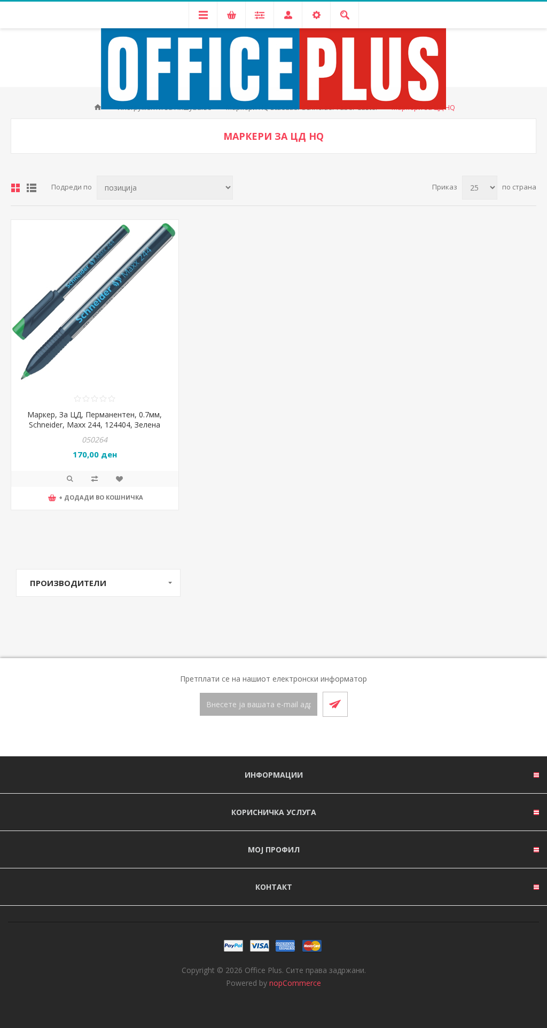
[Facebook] (260, 737)
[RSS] (286, 737)
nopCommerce (295, 983)
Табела (15, 188)
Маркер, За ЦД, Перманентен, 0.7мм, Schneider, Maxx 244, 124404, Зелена (94, 419)
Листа (31, 188)
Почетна (97, 107)
